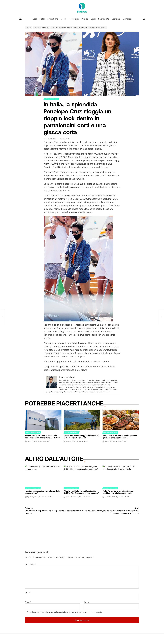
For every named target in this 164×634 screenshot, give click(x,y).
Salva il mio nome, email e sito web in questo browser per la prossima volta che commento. (64, 612)
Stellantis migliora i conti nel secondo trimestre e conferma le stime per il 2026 (42, 436)
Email (28, 602)
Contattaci (127, 19)
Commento (30, 564)
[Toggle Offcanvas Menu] (20, 19)
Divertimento (103, 19)
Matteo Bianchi (45, 441)
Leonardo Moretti (64, 139)
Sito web (87, 602)
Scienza (85, 19)
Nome (28, 592)
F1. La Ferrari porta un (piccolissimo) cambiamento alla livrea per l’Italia (118, 492)
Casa (35, 19)
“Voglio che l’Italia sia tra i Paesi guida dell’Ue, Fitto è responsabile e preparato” (81, 492)
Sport (93, 19)
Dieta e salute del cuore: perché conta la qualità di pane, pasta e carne (120, 436)
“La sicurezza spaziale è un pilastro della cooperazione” (42, 492)
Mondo (64, 19)
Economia (116, 19)
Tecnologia (74, 19)
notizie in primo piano (51, 99)
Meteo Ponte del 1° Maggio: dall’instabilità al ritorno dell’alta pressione (82, 436)
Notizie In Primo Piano (49, 19)
